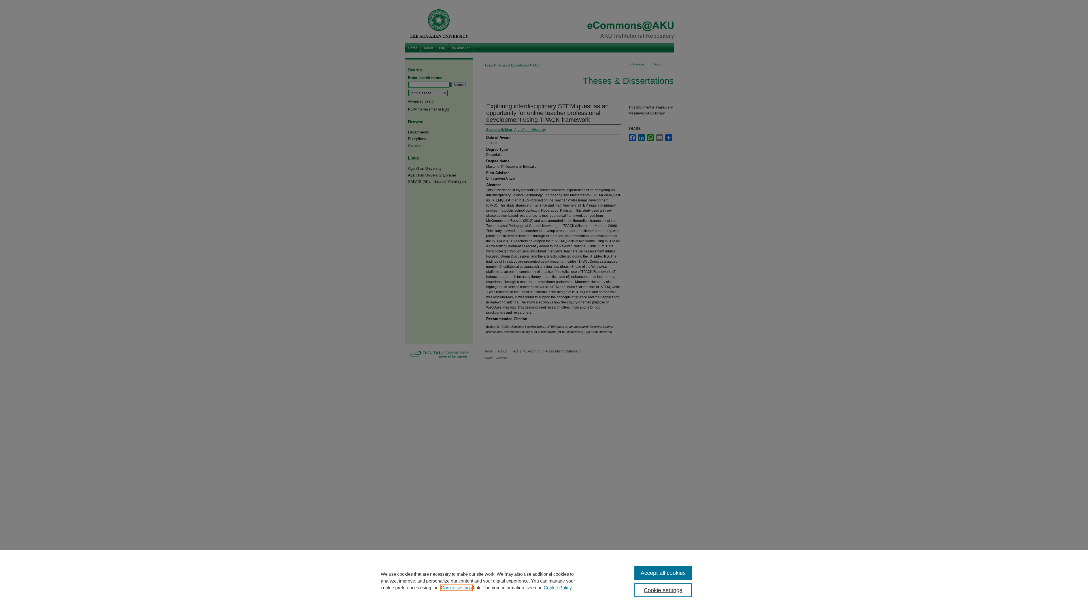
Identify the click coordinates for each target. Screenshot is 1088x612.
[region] (544, 581)
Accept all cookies (663, 573)
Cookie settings (456, 587)
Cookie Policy (558, 587)
